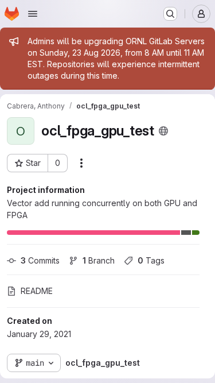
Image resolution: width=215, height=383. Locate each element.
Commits (40, 260)
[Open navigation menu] (33, 14)
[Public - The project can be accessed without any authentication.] (163, 131)
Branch (99, 260)
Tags (151, 260)
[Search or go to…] (170, 14)
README (37, 291)
